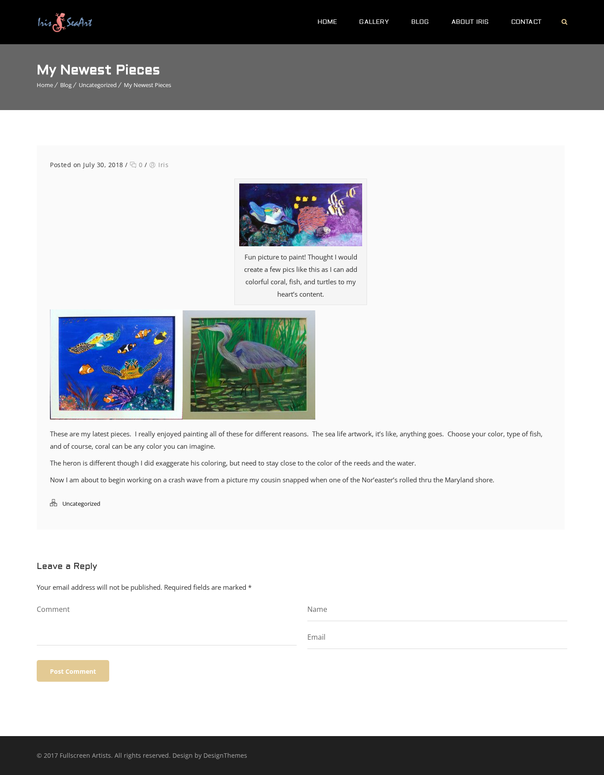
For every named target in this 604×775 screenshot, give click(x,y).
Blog (420, 22)
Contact (526, 22)
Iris (163, 164)
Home (327, 22)
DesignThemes (225, 755)
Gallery (374, 22)
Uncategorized (98, 85)
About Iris (470, 22)
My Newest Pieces (147, 85)
